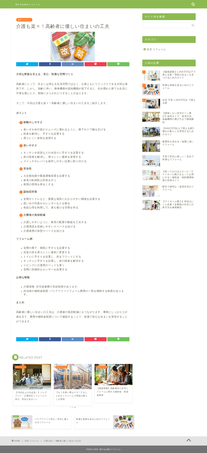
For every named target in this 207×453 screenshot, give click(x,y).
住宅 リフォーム (24, 20)
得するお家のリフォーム (27, 4)
